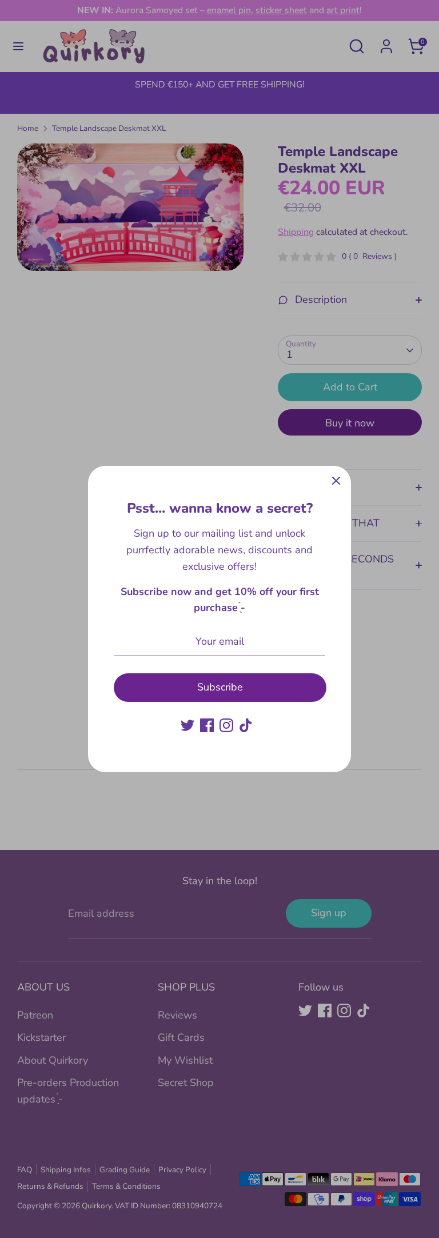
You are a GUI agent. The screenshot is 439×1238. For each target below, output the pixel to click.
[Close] (336, 480)
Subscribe (220, 687)
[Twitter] (187, 725)
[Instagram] (226, 725)
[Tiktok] (246, 725)
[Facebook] (207, 725)
